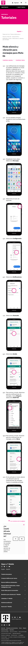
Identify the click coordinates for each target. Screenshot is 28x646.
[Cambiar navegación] (22, 7)
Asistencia (4, 14)
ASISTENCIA (4, 7)
